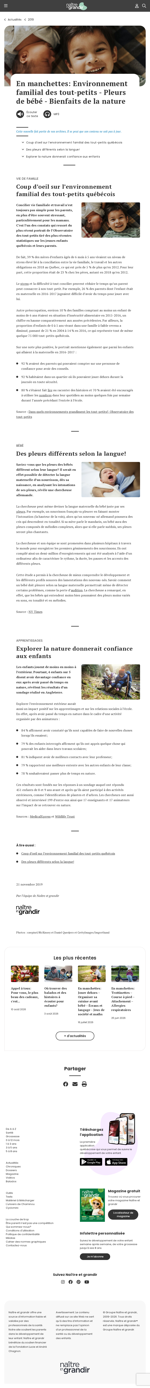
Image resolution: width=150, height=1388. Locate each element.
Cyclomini (12, 1208)
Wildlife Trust (65, 816)
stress (24, 283)
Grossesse (13, 1136)
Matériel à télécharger (20, 1200)
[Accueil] (75, 6)
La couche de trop (17, 1219)
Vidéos (10, 1178)
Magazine (12, 1174)
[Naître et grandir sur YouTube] (86, 1282)
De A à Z (11, 1129)
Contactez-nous (16, 1245)
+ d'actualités (75, 1036)
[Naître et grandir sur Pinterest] (78, 1282)
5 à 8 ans (11, 1151)
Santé (9, 1133)
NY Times (35, 612)
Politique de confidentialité (23, 1234)
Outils (9, 1193)
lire (50, 390)
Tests (9, 1197)
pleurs (20, 511)
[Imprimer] (84, 1084)
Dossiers (11, 1170)
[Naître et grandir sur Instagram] (63, 1282)
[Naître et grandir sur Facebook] (71, 1282)
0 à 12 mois (13, 1140)
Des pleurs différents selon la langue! (53, 150)
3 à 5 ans (11, 1147)
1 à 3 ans (11, 1144)
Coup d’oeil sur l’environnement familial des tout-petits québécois (74, 142)
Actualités (14, 20)
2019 (31, 20)
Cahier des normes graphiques (26, 1242)
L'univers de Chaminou (20, 1204)
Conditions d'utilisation (20, 1230)
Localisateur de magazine (123, 1214)
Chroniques (13, 1166)
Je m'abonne (95, 1256)
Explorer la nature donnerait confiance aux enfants (63, 157)
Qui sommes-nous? (18, 1227)
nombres (45, 395)
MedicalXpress (40, 816)
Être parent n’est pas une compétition (30, 1223)
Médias (10, 1238)
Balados (11, 1181)
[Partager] (65, 1084)
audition (77, 590)
